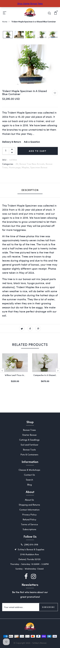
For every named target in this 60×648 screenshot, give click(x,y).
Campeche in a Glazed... (45, 375)
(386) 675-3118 (31, 544)
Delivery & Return (11, 142)
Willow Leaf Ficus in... (15, 375)
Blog (29, 484)
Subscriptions (29, 529)
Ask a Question (32, 142)
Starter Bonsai (29, 434)
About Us (29, 499)
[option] (7, 35)
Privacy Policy (29, 514)
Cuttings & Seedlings (29, 439)
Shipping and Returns (29, 504)
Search (29, 479)
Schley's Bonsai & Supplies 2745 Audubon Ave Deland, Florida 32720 (31, 554)
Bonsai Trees (29, 429)
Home (4, 21)
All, (17, 163)
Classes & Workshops (29, 469)
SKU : (5, 159)
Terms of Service (29, 524)
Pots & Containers (29, 454)
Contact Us (29, 474)
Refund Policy (29, 519)
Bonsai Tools (29, 449)
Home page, (15, 167)
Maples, (26, 167)
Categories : (8, 163)
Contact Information (29, 509)
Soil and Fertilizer (29, 444)
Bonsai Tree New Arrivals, (32, 163)
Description (30, 190)
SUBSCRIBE (48, 607)
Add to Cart (37, 150)
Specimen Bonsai (38, 167)
